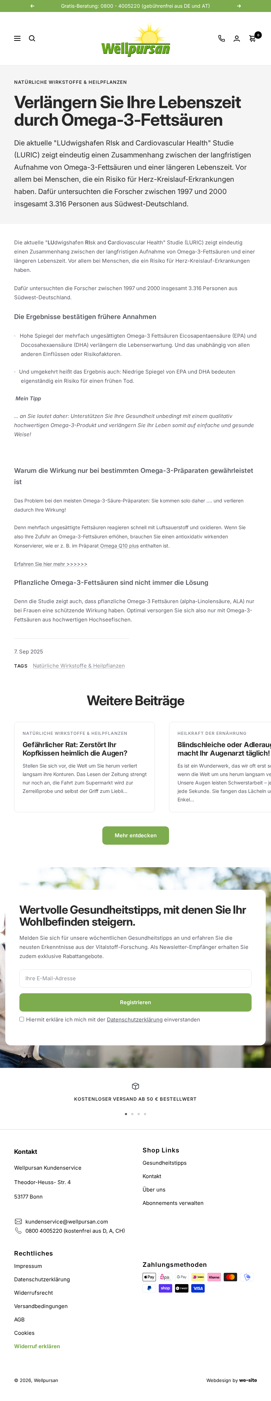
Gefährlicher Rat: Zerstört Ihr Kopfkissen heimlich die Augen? (75, 748)
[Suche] (32, 38)
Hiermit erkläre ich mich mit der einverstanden (113, 1019)
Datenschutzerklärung (135, 1019)
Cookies (24, 1333)
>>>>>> (76, 564)
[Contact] (221, 38)
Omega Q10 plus (119, 546)
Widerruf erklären (37, 1346)
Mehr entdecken (136, 835)
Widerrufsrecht (33, 1292)
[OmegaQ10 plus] (99, 546)
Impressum (28, 1266)
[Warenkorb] (252, 38)
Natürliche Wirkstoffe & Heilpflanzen (70, 82)
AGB (19, 1319)
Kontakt (152, 1176)
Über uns (154, 1189)
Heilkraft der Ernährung (212, 733)
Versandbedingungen (41, 1306)
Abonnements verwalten (173, 1203)
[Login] (237, 39)
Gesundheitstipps (165, 1162)
